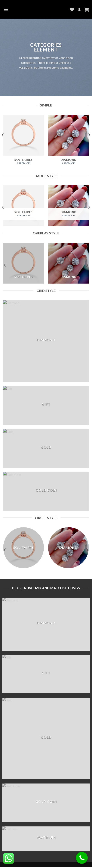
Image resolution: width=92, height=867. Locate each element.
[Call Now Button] (82, 858)
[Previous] (3, 143)
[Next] (89, 143)
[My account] (79, 9)
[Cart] (87, 9)
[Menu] (5, 9)
